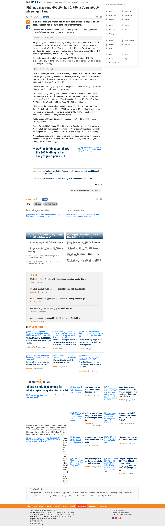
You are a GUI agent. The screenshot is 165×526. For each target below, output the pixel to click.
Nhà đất (32, 302)
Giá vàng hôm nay (35, 493)
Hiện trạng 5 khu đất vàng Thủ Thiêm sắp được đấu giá (63, 361)
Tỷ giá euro (74, 493)
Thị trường (47, 2)
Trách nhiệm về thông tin (37, 524)
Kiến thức (85, 2)
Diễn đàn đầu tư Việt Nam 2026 (101, 496)
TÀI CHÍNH (65, 506)
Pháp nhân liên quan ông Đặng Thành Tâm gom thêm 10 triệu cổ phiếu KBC (83, 243)
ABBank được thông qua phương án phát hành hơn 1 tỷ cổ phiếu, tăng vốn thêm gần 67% (90, 342)
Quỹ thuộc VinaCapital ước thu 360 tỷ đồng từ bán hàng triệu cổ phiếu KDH (52, 152)
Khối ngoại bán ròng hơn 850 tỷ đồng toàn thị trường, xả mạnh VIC (43, 257)
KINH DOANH (103, 506)
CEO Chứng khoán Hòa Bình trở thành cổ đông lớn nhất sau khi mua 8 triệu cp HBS (71, 172)
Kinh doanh (33, 292)
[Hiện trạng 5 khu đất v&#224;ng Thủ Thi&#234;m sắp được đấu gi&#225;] (65, 356)
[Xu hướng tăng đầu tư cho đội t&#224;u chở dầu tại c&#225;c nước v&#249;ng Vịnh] (38, 357)
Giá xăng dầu (128, 493)
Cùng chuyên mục (76, 210)
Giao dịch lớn (60, 2)
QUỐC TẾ (57, 506)
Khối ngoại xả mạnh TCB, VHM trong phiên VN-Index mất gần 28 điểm (44, 263)
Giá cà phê (92, 493)
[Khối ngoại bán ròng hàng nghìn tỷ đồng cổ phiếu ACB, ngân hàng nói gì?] (45, 226)
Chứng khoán (34, 2)
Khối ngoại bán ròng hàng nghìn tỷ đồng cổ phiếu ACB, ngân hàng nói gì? (45, 236)
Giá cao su (72, 496)
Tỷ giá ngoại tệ (47, 493)
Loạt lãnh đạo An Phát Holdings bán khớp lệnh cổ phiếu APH (67, 179)
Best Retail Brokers (83, 496)
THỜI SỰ (34, 506)
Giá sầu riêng (47, 496)
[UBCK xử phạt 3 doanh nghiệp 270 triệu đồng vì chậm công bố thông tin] (84, 226)
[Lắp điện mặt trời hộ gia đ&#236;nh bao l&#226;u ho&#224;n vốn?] (111, 440)
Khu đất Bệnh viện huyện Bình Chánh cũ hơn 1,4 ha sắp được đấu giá (57, 299)
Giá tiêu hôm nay (102, 493)
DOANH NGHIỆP (92, 506)
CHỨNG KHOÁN (82, 506)
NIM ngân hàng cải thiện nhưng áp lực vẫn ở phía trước (52, 308)
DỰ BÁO (41, 506)
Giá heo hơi (83, 493)
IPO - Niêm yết (73, 2)
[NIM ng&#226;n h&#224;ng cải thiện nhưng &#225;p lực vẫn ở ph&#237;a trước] (77, 440)
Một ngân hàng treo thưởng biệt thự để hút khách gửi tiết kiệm (55, 318)
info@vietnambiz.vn (40, 522)
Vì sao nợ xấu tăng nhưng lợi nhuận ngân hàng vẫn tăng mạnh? (47, 388)
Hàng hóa (29, 368)
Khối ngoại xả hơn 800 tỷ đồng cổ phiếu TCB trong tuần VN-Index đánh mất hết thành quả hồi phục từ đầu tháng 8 (45, 250)
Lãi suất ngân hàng (116, 493)
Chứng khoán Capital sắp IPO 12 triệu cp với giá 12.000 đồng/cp (83, 255)
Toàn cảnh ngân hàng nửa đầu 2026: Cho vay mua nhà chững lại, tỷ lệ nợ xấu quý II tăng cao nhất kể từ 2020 (65, 342)
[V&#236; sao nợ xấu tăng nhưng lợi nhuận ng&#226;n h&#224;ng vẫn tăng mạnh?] (47, 408)
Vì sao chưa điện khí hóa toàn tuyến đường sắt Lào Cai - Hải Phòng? (127, 416)
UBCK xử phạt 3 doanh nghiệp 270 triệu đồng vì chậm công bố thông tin (82, 236)
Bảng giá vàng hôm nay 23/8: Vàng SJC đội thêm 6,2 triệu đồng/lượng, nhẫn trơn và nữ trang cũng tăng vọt (128, 464)
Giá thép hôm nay (35, 496)
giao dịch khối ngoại (50, 204)
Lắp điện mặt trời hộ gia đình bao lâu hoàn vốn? (128, 438)
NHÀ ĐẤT (72, 506)
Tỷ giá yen (65, 493)
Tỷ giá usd (57, 493)
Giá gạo (64, 496)
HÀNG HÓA (49, 506)
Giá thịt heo (56, 496)
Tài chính (33, 311)
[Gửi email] (101, 17)
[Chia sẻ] (28, 27)
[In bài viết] (98, 17)
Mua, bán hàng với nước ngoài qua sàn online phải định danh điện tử (57, 289)
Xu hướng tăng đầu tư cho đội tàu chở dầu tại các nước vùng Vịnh (37, 363)
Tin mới (34, 275)
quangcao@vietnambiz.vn (124, 514)
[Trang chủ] (28, 22)
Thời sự (32, 282)
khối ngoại (38, 204)
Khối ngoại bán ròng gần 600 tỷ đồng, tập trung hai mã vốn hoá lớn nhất (45, 243)
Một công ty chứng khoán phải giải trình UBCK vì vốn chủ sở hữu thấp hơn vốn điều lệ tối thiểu (84, 261)
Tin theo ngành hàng (116, 4)
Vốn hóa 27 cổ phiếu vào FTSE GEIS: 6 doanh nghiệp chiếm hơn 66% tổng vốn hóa (82, 249)
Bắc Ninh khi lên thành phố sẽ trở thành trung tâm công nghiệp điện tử (58, 279)
